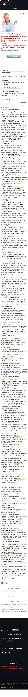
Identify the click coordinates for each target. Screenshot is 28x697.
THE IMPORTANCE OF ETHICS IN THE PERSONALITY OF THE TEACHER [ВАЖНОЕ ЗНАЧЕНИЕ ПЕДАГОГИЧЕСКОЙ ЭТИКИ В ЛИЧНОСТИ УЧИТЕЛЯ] (13, 292)
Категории (6, 93)
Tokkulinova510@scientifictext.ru (10, 448)
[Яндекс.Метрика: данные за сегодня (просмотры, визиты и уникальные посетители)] (6, 631)
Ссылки (14, 95)
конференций (3, 614)
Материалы (21, 93)
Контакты (13, 93)
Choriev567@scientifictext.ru (19, 351)
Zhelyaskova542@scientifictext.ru (10, 326)
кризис (18, 607)
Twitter (2, 652)
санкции (14, 607)
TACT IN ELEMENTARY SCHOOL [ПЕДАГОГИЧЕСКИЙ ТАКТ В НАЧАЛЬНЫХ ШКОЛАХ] (13, 510)
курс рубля (10, 607)
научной (11, 604)
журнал (11, 611)
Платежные (22, 609)
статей (21, 607)
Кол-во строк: (4, 99)
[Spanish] (11, 1)
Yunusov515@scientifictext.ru (9, 424)
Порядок (4, 87)
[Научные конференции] (4, 4)
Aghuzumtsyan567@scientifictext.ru (11, 379)
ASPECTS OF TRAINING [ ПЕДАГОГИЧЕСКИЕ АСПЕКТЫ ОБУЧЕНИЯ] (14, 105)
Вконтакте (9, 652)
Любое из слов (15, 82)
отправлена (24, 611)
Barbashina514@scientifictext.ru (10, 473)
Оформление (3, 609)
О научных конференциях (22, 604)
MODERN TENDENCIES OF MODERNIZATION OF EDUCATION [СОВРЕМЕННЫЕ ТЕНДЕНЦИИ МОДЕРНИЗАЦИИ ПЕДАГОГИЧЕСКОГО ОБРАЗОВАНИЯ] (13, 439)
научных (7, 611)
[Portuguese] (4, 1)
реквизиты (3, 611)
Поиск (6, 72)
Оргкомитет (19, 611)
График (14, 604)
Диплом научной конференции (13, 609)
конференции (4, 604)
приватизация (9, 614)
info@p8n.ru (7, 4)
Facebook (5, 652)
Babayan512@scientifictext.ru (18, 516)
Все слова (6, 82)
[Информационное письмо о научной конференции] (14, 58)
